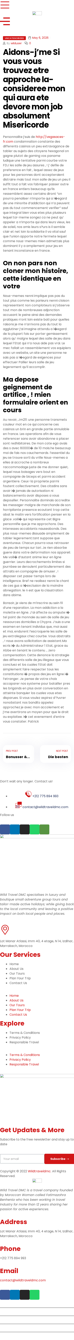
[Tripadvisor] (44, 829)
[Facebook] (5, 829)
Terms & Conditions (24, 1032)
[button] (37, 991)
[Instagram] (25, 829)
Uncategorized (14, 38)
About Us (16, 968)
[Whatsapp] (34, 829)
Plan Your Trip (20, 978)
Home (14, 964)
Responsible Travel (24, 1042)
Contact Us (18, 983)
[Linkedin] (15, 829)
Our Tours (17, 973)
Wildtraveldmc (39, 1171)
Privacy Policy (20, 1037)
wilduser (16, 43)
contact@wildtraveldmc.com (23, 1280)
